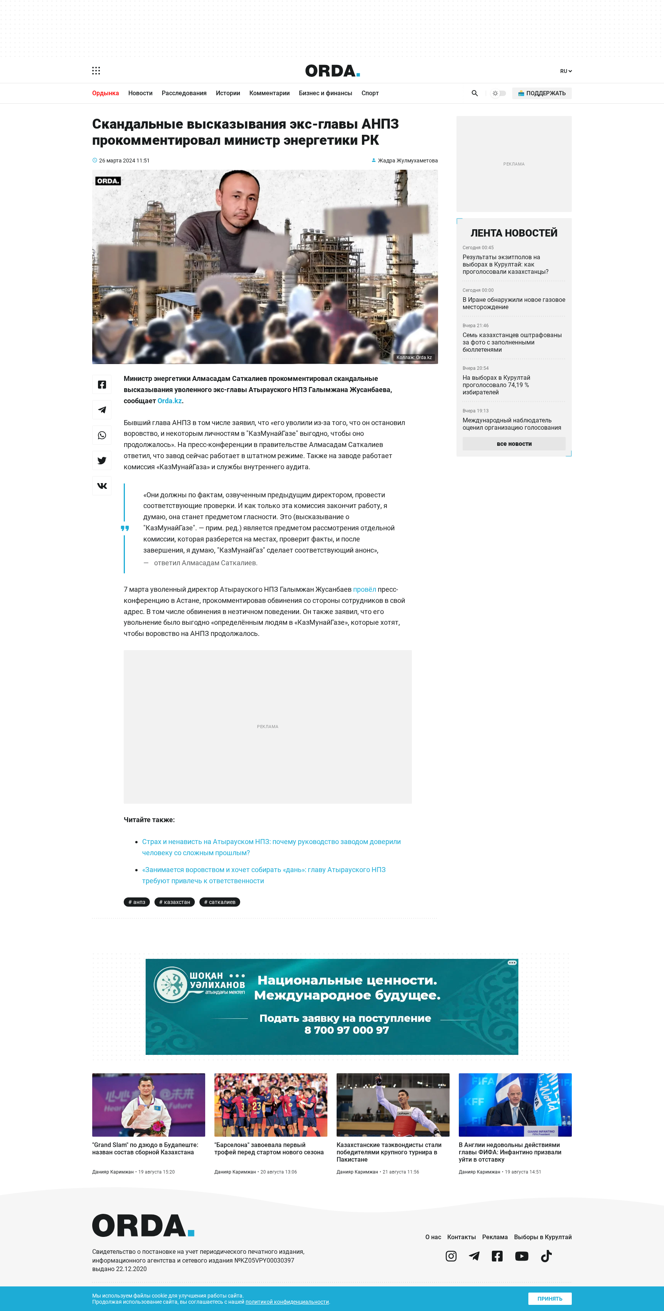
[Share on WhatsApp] (101, 435)
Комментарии (269, 93)
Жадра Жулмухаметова (408, 160)
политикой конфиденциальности (287, 1302)
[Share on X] (101, 460)
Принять (550, 1299)
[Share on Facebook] (101, 384)
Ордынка (105, 93)
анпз (139, 902)
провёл (365, 589)
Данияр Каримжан (113, 1172)
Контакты (461, 1237)
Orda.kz (170, 401)
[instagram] (451, 1259)
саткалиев (222, 902)
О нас (433, 1237)
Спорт (370, 93)
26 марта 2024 (117, 160)
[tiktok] (546, 1259)
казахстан (177, 902)
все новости (514, 443)
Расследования (184, 93)
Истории (228, 93)
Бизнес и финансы (325, 93)
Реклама (495, 1237)
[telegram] (474, 1259)
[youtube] (522, 1259)
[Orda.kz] (143, 1244)
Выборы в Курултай (543, 1237)
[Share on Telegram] (101, 409)
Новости (140, 93)
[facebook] (497, 1259)
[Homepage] (332, 71)
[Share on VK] (101, 485)
